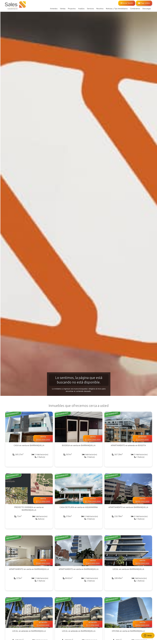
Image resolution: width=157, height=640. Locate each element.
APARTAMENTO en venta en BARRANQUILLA (128, 507)
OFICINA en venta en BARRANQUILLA (128, 631)
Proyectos (72, 8)
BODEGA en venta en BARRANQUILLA (78, 445)
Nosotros (100, 8)
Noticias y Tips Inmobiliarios (117, 8)
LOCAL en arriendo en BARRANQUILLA (29, 631)
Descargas (147, 8)
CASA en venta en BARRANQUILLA (29, 445)
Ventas (62, 8)
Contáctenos (135, 8)
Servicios (90, 8)
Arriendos (54, 8)
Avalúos (81, 8)
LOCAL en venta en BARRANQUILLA (128, 569)
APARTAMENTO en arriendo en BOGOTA (128, 445)
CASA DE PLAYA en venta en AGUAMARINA (79, 507)
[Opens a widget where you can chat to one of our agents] (148, 636)
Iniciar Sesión (127, 3)
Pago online (145, 3)
